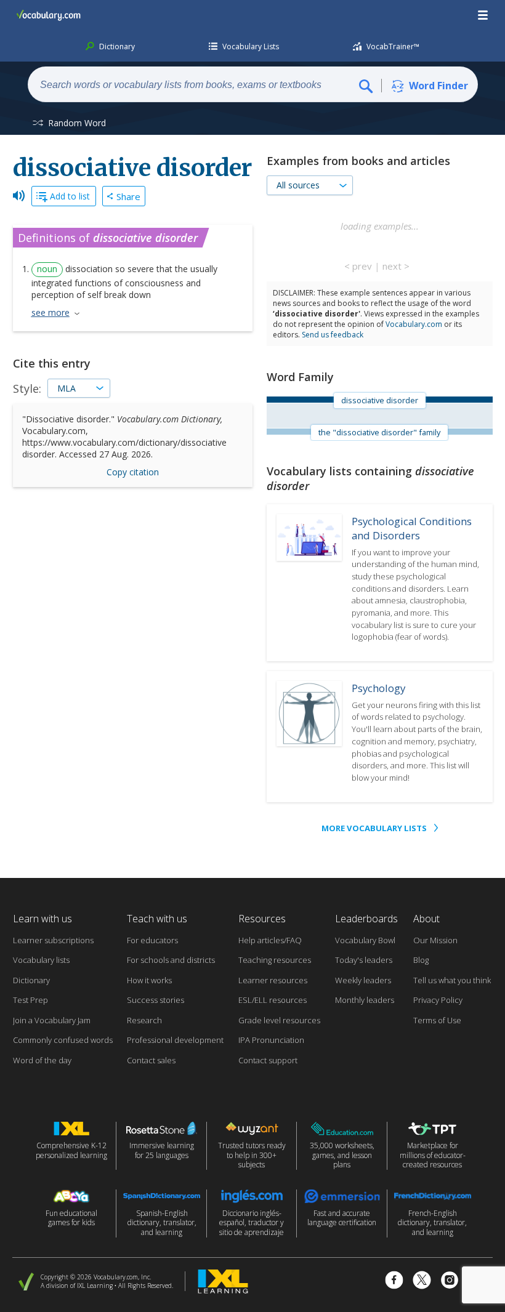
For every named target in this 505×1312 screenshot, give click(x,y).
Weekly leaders (363, 980)
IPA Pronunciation (271, 1039)
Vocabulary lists (41, 959)
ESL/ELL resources (272, 999)
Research (144, 1020)
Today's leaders (363, 959)
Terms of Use (437, 1020)
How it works (149, 980)
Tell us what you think (452, 980)
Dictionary (31, 980)
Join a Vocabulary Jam (52, 1020)
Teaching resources (274, 959)
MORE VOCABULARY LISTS (374, 828)
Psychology (378, 688)
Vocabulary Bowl (365, 940)
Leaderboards (366, 918)
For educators (152, 940)
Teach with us (157, 918)
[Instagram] (449, 1281)
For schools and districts (171, 959)
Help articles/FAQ (270, 940)
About (426, 918)
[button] (483, 15)
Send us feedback (332, 334)
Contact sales (151, 1060)
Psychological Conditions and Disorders (412, 528)
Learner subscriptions (53, 940)
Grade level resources (279, 1020)
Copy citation (133, 472)
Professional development (175, 1039)
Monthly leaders (364, 999)
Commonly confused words (63, 1039)
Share (128, 196)
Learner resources (272, 980)
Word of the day (42, 1060)
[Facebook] (394, 1281)
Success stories (155, 999)
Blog (421, 959)
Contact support (267, 1060)
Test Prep (30, 999)
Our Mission (435, 940)
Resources (262, 918)
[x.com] (422, 1281)
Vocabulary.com (414, 324)
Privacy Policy (438, 999)
